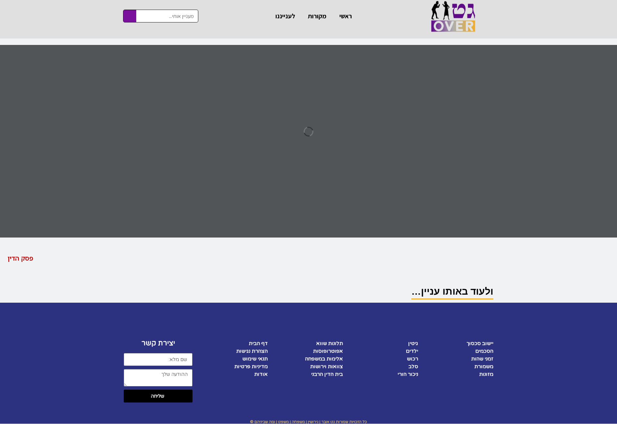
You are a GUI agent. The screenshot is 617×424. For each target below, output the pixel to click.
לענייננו (285, 16)
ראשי (345, 16)
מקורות (317, 16)
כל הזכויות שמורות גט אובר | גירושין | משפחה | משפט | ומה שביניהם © (308, 422)
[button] (26, 258)
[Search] (129, 16)
